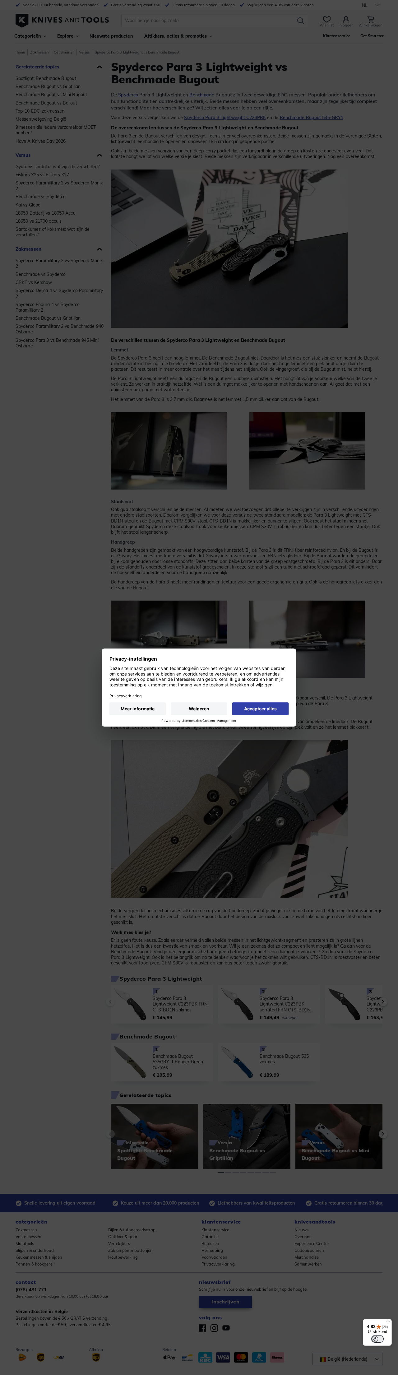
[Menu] (388, 1322)
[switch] (377, 1339)
